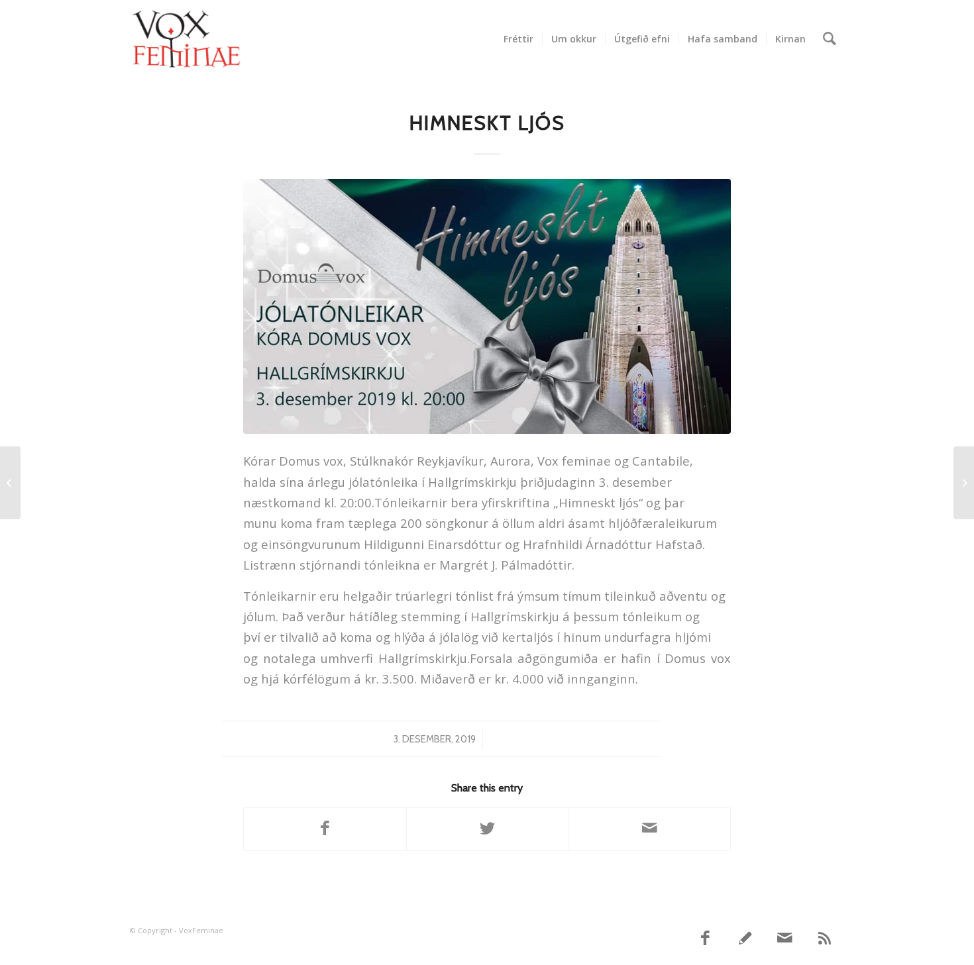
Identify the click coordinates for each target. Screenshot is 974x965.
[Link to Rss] (825, 938)
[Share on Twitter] (487, 829)
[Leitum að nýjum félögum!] (963, 482)
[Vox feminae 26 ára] (10, 482)
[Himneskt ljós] (487, 306)
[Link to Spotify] (745, 938)
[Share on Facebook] (325, 829)
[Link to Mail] (785, 938)
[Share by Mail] (649, 829)
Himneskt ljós (487, 123)
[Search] (829, 39)
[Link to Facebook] (706, 938)
